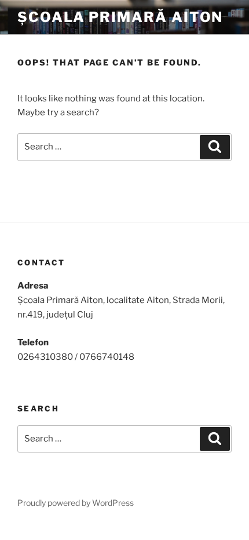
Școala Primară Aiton (120, 17)
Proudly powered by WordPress (75, 503)
